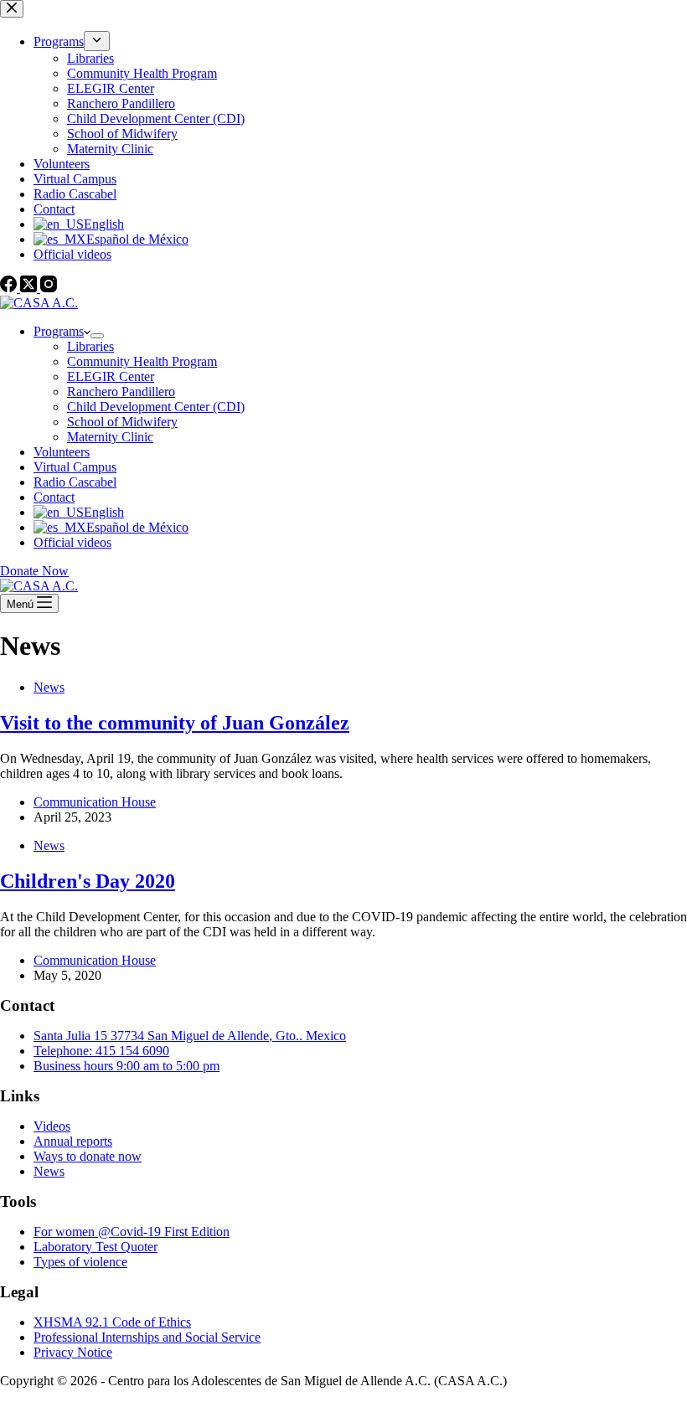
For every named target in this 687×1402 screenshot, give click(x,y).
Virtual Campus (75, 467)
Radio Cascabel (75, 482)
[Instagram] (48, 288)
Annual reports (73, 1141)
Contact (54, 497)
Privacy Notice (73, 1352)
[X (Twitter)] (30, 288)
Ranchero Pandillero (121, 391)
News (49, 687)
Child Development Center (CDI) (156, 406)
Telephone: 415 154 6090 (101, 1051)
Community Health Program (142, 361)
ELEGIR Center (110, 376)
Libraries (90, 346)
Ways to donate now (88, 1156)
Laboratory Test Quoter (96, 1247)
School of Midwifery (122, 422)
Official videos (72, 542)
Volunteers (62, 452)
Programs (59, 331)
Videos (52, 1126)
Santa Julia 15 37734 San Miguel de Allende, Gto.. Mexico (190, 1035)
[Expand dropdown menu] (97, 335)
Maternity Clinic (110, 437)
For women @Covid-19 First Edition (132, 1231)
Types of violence (80, 1262)
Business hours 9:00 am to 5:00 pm (127, 1066)
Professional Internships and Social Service (147, 1337)
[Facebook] (10, 288)
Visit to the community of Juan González (174, 723)
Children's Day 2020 (87, 881)
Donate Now (34, 571)
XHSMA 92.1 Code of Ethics (112, 1322)
